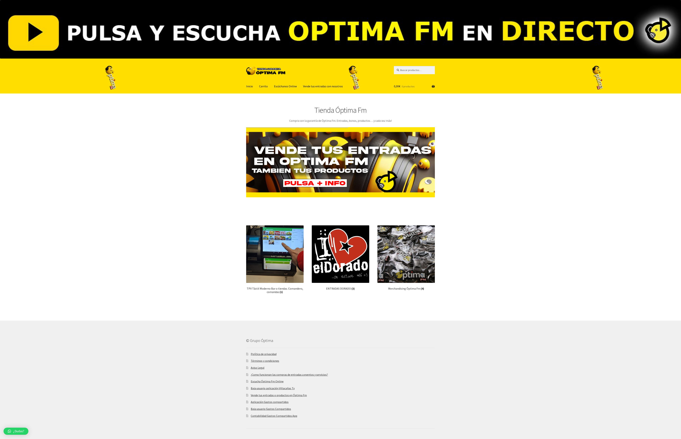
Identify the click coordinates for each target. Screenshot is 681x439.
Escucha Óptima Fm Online (267, 381)
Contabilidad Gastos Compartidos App (274, 416)
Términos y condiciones (265, 361)
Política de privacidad (263, 354)
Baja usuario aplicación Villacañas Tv (273, 388)
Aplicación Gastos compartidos (270, 402)
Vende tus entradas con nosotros (323, 86)
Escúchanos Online (285, 86)
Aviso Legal (257, 367)
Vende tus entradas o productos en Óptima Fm (279, 395)
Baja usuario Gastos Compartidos (271, 409)
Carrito (263, 86)
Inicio (249, 86)
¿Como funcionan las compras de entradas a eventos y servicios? (289, 374)
